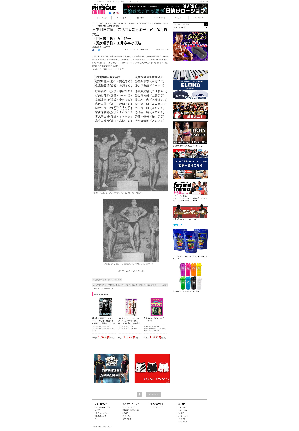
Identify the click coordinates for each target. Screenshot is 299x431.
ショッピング (198, 18)
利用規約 (125, 413)
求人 (96, 419)
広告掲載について (100, 416)
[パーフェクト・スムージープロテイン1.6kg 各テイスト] (190, 240)
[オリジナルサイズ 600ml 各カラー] (190, 276)
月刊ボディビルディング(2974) (108, 280)
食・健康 (140, 18)
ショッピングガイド (129, 407)
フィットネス (121, 18)
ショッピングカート (156, 407)
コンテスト (179, 18)
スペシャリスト (159, 18)
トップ (94, 23)
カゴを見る (201, 1)
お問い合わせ (127, 419)
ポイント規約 (127, 416)
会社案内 (97, 410)
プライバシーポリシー (102, 413)
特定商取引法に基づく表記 (131, 410)
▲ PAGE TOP (153, 394)
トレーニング (102, 18)
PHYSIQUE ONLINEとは (102, 407)
